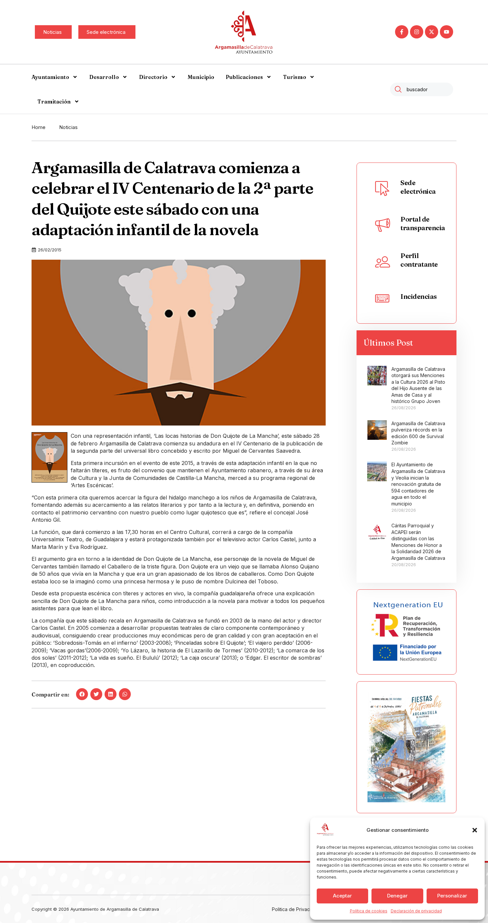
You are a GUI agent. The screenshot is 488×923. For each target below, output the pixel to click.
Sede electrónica (418, 186)
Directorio (153, 77)
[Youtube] (446, 31)
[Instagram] (416, 31)
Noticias (68, 127)
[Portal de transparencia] (382, 225)
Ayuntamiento (50, 77)
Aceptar (342, 895)
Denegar (397, 895)
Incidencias (418, 296)
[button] (474, 830)
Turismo (294, 77)
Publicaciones (244, 77)
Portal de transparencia (422, 223)
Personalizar (452, 895)
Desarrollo (104, 77)
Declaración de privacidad (416, 910)
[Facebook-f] (401, 31)
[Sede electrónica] (382, 188)
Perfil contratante (419, 259)
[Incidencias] (382, 298)
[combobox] (421, 89)
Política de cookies (368, 910)
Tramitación (54, 101)
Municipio (201, 77)
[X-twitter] (431, 31)
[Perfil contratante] (382, 261)
